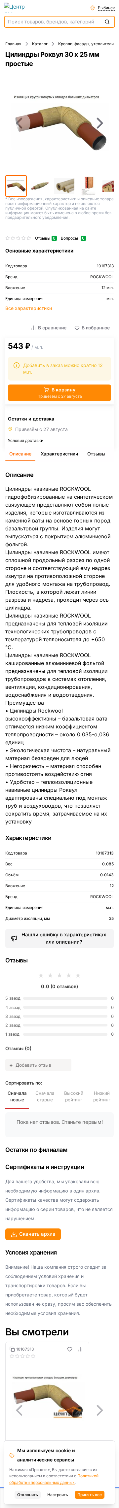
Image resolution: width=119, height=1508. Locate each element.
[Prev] (19, 123)
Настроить (57, 1494)
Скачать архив (37, 1234)
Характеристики (59, 453)
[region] (59, 123)
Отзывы (96, 453)
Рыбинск (106, 7)
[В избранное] (69, 1349)
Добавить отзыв (30, 1065)
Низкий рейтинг (101, 1096)
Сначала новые (17, 1096)
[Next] (100, 123)
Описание (20, 453)
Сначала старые (45, 1096)
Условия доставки (25, 440)
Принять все (89, 1494)
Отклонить (27, 1494)
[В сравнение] (80, 1349)
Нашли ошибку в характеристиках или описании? (63, 938)
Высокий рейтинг (73, 1096)
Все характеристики (28, 308)
